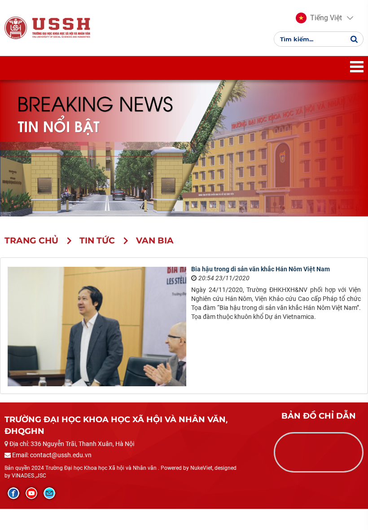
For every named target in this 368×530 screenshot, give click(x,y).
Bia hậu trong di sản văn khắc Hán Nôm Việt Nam (260, 269)
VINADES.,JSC (29, 476)
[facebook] (13, 493)
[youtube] (31, 493)
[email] (49, 493)
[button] (319, 18)
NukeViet (201, 468)
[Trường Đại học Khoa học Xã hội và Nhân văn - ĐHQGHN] (15, 27)
